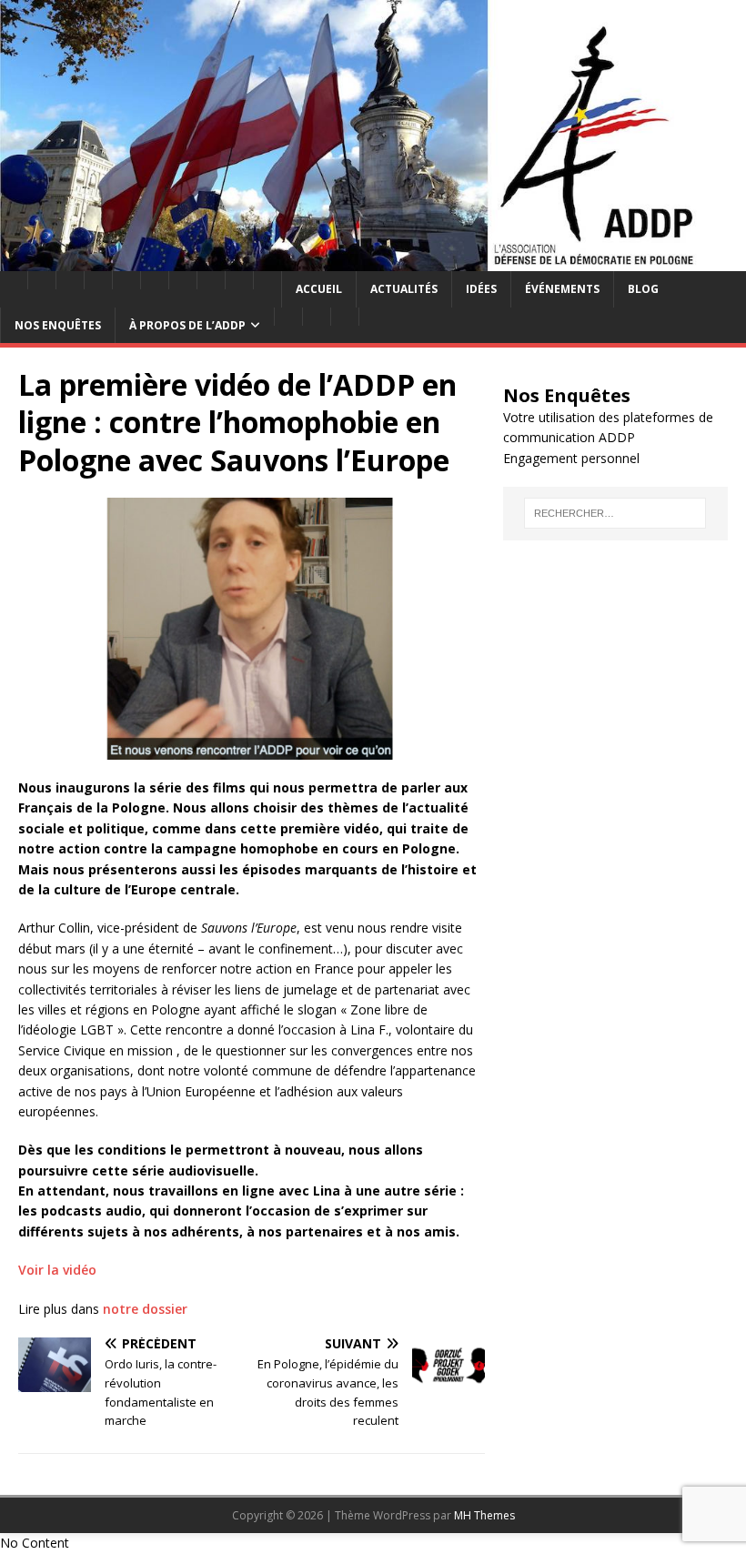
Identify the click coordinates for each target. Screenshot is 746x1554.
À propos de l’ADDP (187, 325)
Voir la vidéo (57, 1269)
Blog (643, 289)
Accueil (319, 289)
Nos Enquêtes (58, 325)
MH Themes (484, 1515)
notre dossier (145, 1308)
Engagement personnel (571, 458)
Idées (481, 289)
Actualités (404, 289)
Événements (562, 289)
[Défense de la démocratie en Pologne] (373, 260)
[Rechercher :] (615, 513)
